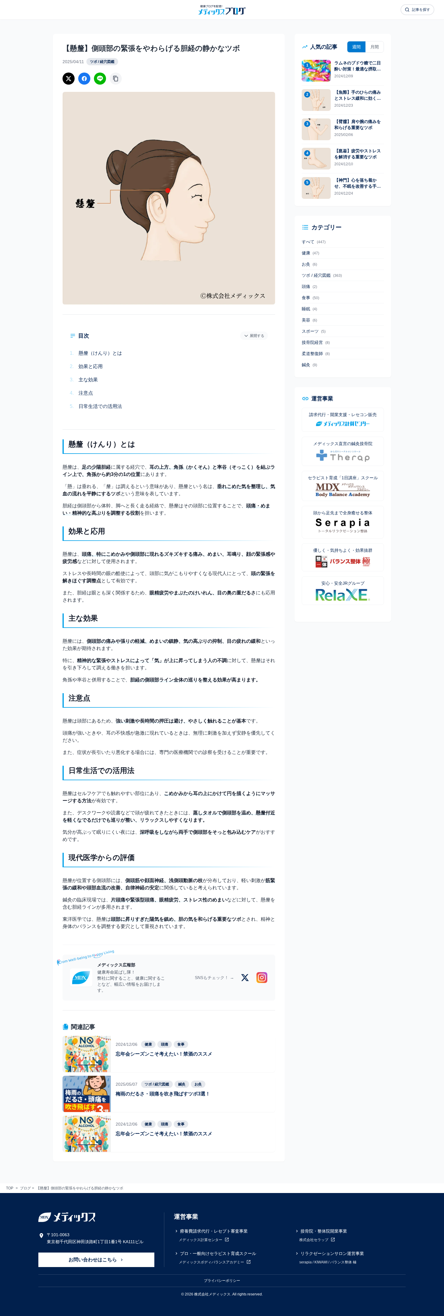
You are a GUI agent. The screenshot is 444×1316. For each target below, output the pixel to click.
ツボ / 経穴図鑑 (102, 62)
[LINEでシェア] (100, 79)
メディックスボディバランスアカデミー (212, 1262)
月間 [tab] (374, 46)
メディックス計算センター (201, 1240)
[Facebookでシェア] (84, 79)
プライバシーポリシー (222, 1281)
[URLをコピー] (116, 79)
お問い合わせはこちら (93, 1259)
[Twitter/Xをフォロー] (245, 978)
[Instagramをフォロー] (262, 978)
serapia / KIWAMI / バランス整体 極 (327, 1262)
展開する (257, 336)
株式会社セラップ (314, 1240)
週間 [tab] (356, 46)
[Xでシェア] (69, 79)
